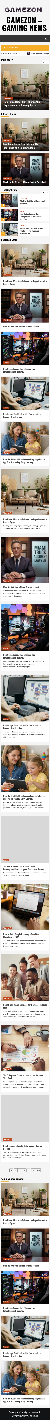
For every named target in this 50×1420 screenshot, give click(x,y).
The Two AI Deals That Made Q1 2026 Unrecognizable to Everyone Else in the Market (23, 868)
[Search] (45, 39)
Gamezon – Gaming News (24, 23)
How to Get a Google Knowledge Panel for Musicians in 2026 (21, 936)
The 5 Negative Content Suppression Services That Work (23, 1077)
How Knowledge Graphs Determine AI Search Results (22, 1147)
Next (38, 1170)
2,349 (33, 1170)
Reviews (6, 453)
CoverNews (18, 1415)
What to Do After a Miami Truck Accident (20, 103)
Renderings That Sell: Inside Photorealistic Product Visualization (31, 230)
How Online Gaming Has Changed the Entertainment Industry (31, 216)
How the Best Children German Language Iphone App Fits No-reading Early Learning (24, 461)
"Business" (8, 98)
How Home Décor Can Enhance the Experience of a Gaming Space (21, 146)
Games (22, 211)
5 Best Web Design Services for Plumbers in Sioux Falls (25, 1006)
